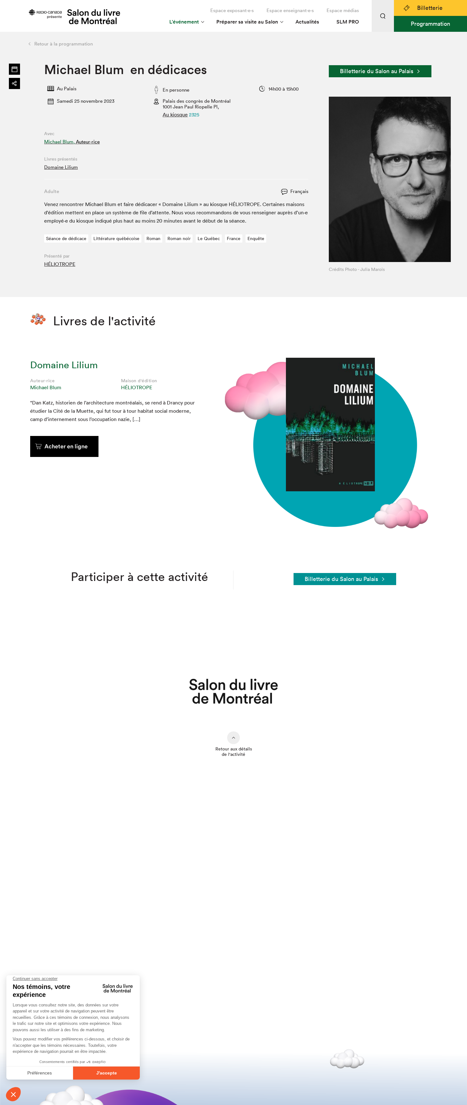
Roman (153, 238)
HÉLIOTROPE (59, 264)
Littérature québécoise (116, 238)
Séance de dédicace (66, 238)
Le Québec (209, 238)
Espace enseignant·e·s (290, 10)
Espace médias (343, 10)
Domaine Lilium (61, 167)
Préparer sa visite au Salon (247, 21)
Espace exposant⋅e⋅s (232, 10)
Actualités (307, 21)
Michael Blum (45, 387)
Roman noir (179, 238)
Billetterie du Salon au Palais (376, 71)
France (233, 238)
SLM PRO (347, 21)
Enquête (255, 238)
